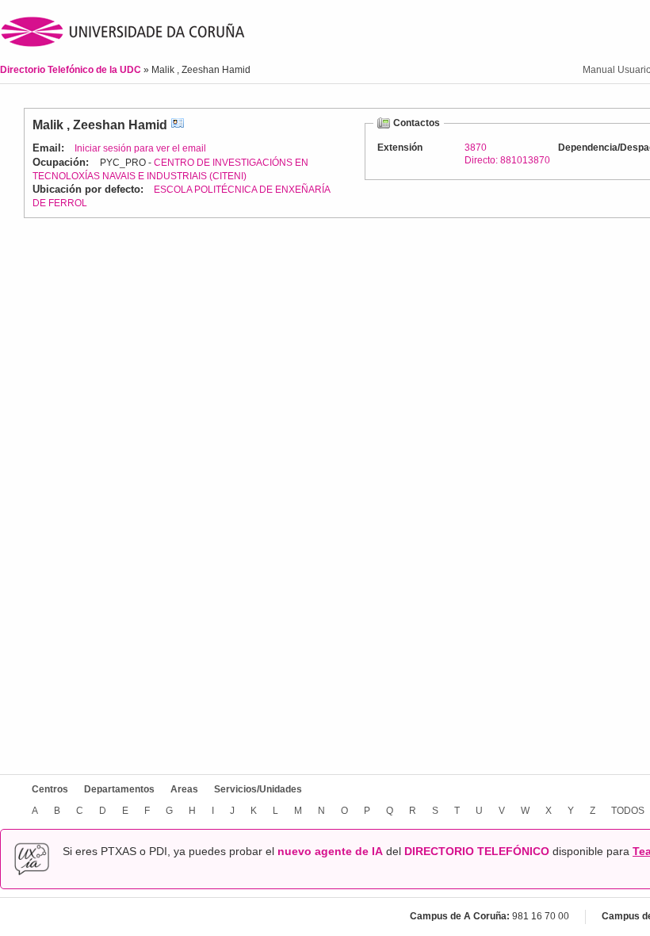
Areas (184, 789)
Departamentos (119, 789)
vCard (177, 125)
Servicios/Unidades (258, 789)
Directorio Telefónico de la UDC (71, 69)
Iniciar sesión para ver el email (140, 148)
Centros (50, 789)
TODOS (627, 810)
